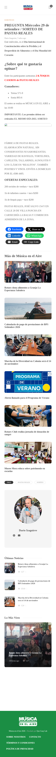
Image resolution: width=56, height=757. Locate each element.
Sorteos (9, 20)
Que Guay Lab (42, 731)
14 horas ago (14, 661)
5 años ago (21, 38)
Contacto (35, 737)
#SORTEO (40, 482)
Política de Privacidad (19, 749)
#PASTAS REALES (24, 482)
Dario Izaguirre (10, 38)
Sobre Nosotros (16, 737)
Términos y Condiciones (20, 743)
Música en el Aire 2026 (17, 731)
